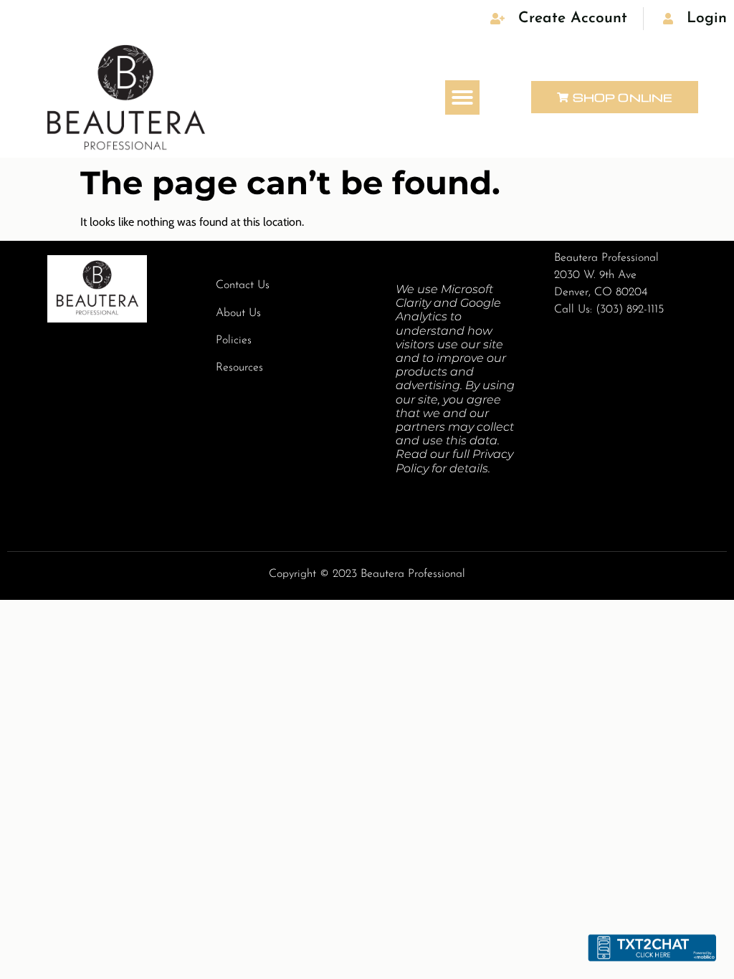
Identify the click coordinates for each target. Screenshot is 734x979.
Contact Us (243, 285)
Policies (234, 340)
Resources (239, 367)
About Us (238, 313)
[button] (462, 97)
